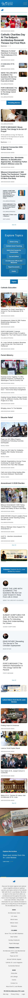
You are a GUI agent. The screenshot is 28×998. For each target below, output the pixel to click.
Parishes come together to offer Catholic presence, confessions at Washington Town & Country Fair (12, 378)
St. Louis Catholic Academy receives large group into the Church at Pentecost (13, 344)
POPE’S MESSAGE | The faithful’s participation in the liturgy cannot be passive (9, 206)
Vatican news (14, 923)
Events (14, 980)
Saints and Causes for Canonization (14, 251)
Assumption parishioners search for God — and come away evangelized (13, 389)
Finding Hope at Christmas (10, 725)
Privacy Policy (15, 994)
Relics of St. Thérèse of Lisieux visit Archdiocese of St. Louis (13, 796)
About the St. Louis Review (14, 986)
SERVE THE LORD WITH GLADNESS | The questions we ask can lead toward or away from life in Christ (9, 77)
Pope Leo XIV (14, 956)
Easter (14, 271)
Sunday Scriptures (9, 626)
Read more (4, 46)
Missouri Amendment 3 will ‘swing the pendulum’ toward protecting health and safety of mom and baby (13, 175)
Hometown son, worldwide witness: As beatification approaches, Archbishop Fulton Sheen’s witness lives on (14, 161)
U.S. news (14, 916)
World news (5, 445)
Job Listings (14, 976)
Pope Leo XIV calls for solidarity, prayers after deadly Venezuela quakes (12, 452)
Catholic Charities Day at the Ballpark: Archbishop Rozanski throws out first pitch (13, 38)
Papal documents (13, 267)
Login (23, 994)
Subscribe (14, 973)
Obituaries (6, 219)
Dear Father (7, 649)
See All (14, 224)
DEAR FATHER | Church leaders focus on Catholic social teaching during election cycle (14, 517)
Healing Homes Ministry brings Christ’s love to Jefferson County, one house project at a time (14, 399)
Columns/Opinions (7, 84)
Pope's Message (8, 673)
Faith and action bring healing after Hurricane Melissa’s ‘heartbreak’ (13, 473)
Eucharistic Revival (14, 966)
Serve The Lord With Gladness (13, 600)
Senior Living (14, 241)
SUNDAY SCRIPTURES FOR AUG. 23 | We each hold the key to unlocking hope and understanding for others (9, 194)
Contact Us (14, 983)
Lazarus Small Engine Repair (10, 748)
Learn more (6, 861)
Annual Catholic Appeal (14, 959)
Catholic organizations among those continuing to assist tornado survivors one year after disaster (13, 463)
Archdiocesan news (7, 31)
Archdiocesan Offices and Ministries (14, 261)
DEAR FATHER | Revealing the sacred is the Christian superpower (13, 643)
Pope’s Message (14, 943)
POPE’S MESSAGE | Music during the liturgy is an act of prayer (14, 129)
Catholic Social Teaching (14, 246)
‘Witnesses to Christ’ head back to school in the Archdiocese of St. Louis (13, 311)
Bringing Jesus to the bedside (11, 408)
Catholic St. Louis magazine (14, 962)
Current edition (14, 256)
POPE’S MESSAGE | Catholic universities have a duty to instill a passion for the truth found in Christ (14, 333)
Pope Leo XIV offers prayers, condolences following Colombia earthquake (12, 440)
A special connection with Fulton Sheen (12, 148)
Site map (5, 994)
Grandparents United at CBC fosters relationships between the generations (13, 322)
